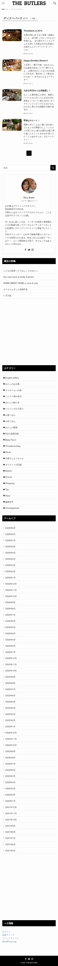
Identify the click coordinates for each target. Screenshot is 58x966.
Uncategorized (12, 507)
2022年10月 (11, 744)
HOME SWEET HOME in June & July (20, 282)
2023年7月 (10, 689)
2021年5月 (10, 850)
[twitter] (29, 249)
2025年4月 (10, 558)
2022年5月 (10, 775)
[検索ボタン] (55, 3)
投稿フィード (8, 934)
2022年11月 (11, 738)
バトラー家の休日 (13, 396)
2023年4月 (10, 707)
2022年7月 (10, 763)
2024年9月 (10, 602)
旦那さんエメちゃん (14, 458)
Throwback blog (12, 445)
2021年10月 (11, 819)
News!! (8, 470)
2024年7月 (10, 614)
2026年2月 (10, 534)
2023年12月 (11, 658)
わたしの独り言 (12, 402)
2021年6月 (10, 844)
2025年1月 (10, 577)
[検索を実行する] (53, 167)
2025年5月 (10, 552)
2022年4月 (10, 782)
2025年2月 (10, 571)
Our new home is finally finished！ (19, 276)
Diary (7, 495)
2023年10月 (11, 670)
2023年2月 (10, 720)
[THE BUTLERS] (29, 3)
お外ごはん (10, 421)
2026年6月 (10, 527)
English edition (12, 377)
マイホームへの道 (13, 390)
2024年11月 (11, 589)
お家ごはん (10, 414)
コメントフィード (10, 938)
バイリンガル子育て (14, 408)
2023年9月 (10, 676)
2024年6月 (10, 620)
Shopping (9, 483)
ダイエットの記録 (13, 464)
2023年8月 (10, 682)
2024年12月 (11, 583)
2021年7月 (10, 837)
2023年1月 (10, 726)
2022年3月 (10, 788)
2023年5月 (10, 701)
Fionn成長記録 (12, 433)
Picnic (8, 451)
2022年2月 (10, 794)
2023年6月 (10, 695)
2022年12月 (11, 732)
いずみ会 (7, 295)
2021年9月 (10, 825)
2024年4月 (10, 633)
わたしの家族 (11, 427)
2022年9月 (10, 751)
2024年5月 (10, 627)
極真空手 (9, 501)
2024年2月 (10, 645)
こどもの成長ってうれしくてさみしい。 (21, 270)
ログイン (6, 931)
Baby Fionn (10, 439)
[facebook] (25, 249)
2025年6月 (10, 546)
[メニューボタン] (3, 3)
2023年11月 (11, 664)
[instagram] (32, 249)
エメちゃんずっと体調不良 (15, 289)
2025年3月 (10, 565)
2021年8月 (10, 831)
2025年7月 (10, 540)
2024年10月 (11, 596)
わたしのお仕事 (12, 383)
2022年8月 (10, 757)
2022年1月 (10, 800)
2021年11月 (11, 813)
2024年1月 (10, 651)
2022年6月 (10, 769)
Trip (7, 489)
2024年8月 (10, 608)
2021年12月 (11, 807)
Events (8, 476)
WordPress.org (9, 941)
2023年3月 (10, 714)
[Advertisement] (29, 332)
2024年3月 (10, 639)
